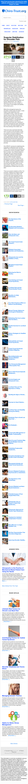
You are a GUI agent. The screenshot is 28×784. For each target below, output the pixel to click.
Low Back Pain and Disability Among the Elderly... (17, 410)
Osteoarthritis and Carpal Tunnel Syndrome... (16, 341)
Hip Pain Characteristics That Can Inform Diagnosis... (17, 533)
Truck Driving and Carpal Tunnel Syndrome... (16, 280)
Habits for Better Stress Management (10, 724)
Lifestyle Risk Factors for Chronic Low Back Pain (11, 610)
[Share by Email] (22, 57)
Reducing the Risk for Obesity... (15, 273)
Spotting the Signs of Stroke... (17, 394)
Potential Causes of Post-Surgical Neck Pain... (16, 494)
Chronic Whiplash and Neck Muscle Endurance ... (16, 487)
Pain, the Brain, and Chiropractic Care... (14, 234)
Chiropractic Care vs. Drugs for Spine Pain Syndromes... (14, 503)
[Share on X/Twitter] (18, 57)
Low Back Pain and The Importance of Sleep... (15, 387)
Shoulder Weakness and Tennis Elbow (13, 668)
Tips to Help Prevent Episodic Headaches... (17, 372)
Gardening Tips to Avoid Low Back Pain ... (17, 418)
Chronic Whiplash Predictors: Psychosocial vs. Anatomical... (17, 471)
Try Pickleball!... (13, 425)
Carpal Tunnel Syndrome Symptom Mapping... (16, 349)
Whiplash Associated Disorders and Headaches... (16, 250)
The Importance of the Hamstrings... (15, 479)
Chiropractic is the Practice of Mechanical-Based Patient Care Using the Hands (13, 570)
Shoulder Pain (13, 202)
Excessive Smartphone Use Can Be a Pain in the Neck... (16, 456)
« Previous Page (8, 204)
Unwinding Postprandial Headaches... (15, 448)
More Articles (14, 743)
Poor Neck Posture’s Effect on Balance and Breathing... (17, 303)
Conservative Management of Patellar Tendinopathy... (17, 433)
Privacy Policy (12, 753)
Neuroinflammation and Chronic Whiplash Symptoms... (15, 357)
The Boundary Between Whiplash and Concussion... (16, 227)
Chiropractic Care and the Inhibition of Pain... (16, 257)
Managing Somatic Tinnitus (12, 696)
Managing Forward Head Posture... (15, 265)
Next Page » (21, 205)
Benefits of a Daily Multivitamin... (14, 295)
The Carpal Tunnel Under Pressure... (16, 242)
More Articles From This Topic (10, 586)
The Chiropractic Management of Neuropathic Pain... (17, 364)
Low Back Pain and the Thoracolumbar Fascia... (15, 288)
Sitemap (7, 753)
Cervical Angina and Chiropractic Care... (14, 380)
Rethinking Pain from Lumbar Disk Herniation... (17, 318)
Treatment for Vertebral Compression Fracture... (15, 517)
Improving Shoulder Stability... (17, 540)
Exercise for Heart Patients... (16, 402)
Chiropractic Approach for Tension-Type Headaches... (16, 510)
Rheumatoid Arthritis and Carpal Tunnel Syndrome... (16, 464)
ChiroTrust (14, 11)
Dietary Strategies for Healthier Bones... (17, 334)
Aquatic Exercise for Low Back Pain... (17, 326)
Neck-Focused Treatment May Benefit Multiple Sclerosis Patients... (17, 441)
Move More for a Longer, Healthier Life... (15, 525)
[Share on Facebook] (14, 57)
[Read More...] (7, 621)
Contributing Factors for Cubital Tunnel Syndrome (13, 639)
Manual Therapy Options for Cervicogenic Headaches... (16, 311)
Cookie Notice (20, 753)
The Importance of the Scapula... (15, 219)
